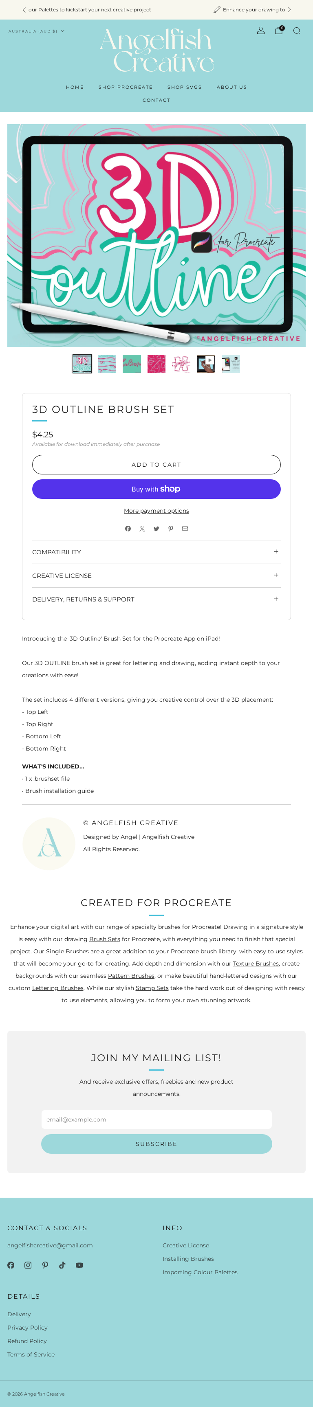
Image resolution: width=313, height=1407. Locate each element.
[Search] (297, 30)
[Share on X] (142, 528)
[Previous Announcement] (24, 9)
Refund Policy (27, 1341)
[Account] (261, 30)
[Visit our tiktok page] (62, 1264)
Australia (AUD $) (33, 31)
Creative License (186, 1245)
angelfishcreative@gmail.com (50, 1245)
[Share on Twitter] (156, 528)
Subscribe (156, 1144)
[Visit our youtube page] (79, 1264)
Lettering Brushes (58, 988)
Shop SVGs (185, 87)
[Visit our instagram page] (27, 1264)
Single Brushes (67, 951)
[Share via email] (185, 528)
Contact (156, 100)
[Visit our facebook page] (10, 1264)
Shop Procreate (126, 87)
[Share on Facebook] (128, 528)
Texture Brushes (256, 963)
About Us (232, 87)
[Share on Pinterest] (171, 528)
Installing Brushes (188, 1258)
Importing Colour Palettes (200, 1272)
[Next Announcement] (289, 9)
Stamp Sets (152, 988)
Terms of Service (31, 1354)
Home (75, 87)
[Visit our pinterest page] (44, 1264)
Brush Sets (104, 939)
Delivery (19, 1314)
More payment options (156, 510)
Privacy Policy (27, 1327)
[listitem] (157, 10)
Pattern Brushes (131, 975)
